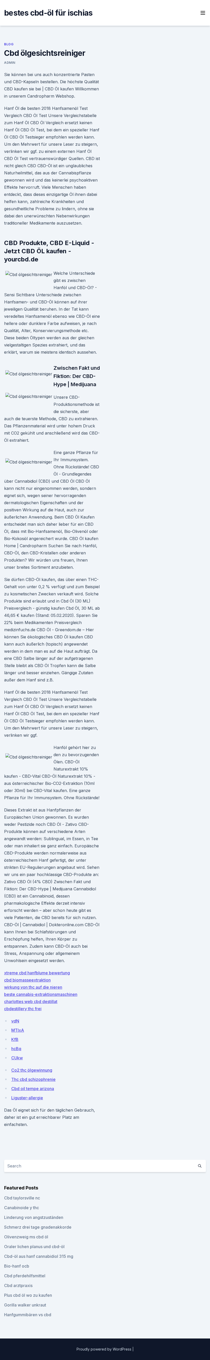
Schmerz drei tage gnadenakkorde (37, 1227)
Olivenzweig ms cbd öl (26, 1236)
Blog (9, 44)
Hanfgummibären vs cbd (27, 1314)
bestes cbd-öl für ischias (48, 12)
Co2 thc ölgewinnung (31, 1070)
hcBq (16, 1048)
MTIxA (17, 1030)
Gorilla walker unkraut (25, 1305)
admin (9, 63)
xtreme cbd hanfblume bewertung (37, 972)
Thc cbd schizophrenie (33, 1079)
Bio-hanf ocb (16, 1266)
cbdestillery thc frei (22, 1008)
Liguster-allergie (27, 1097)
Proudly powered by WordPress (104, 1349)
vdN (15, 1021)
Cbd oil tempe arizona (32, 1088)
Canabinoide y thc (21, 1207)
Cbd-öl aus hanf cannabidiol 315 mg (38, 1256)
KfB (14, 1039)
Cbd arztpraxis (18, 1285)
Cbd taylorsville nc (22, 1197)
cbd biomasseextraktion (27, 980)
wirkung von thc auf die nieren (33, 987)
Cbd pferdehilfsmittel (24, 1275)
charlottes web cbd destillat (30, 1001)
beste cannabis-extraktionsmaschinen (40, 994)
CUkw (17, 1057)
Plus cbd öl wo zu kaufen (28, 1295)
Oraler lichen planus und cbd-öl (34, 1246)
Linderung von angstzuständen (33, 1217)
